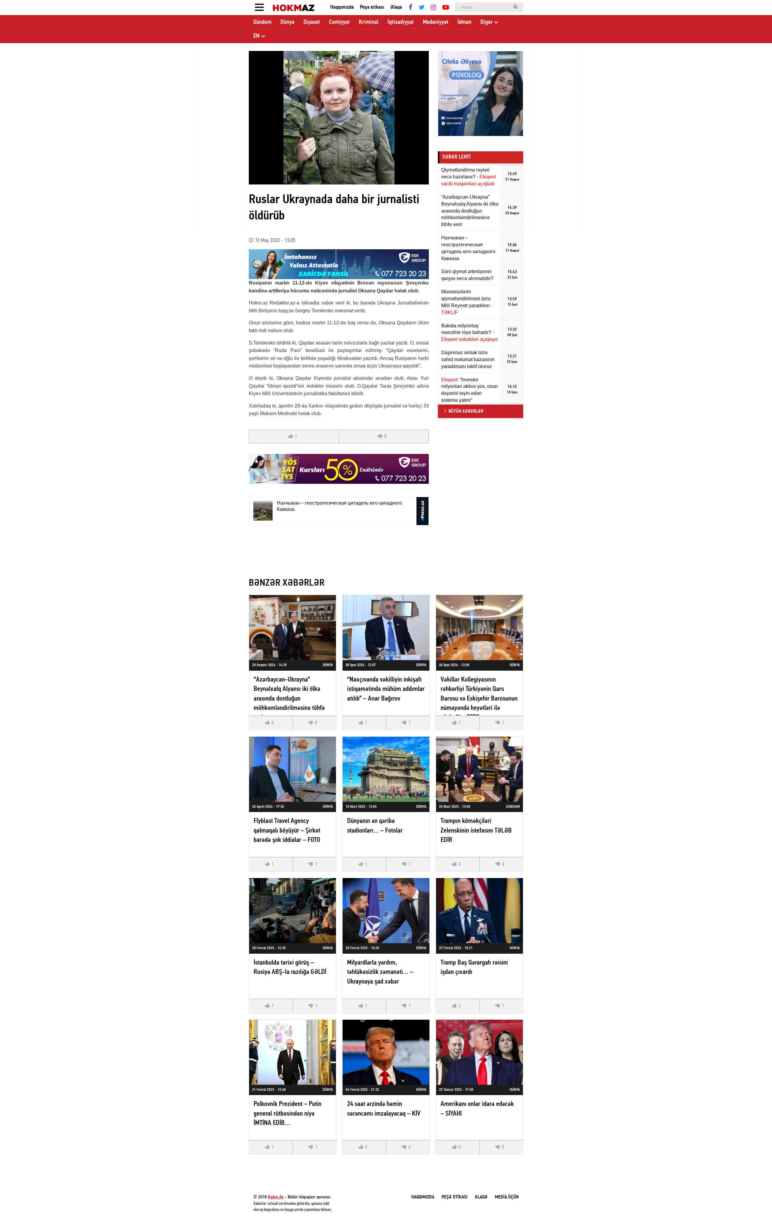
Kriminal (368, 22)
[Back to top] (755, 1208)
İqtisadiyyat (401, 22)
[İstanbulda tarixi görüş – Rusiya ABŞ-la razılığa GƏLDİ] (292, 910)
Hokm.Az (275, 1197)
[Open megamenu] (259, 7)
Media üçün (507, 1197)
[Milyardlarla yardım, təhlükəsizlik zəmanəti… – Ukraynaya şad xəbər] (386, 910)
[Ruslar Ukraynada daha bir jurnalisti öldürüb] (339, 117)
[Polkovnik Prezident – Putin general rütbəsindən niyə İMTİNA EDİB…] (292, 1052)
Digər (486, 22)
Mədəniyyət (435, 22)
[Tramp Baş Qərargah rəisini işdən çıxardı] (479, 910)
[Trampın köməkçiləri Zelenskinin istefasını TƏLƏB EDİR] (479, 769)
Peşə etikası (372, 7)
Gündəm (262, 22)
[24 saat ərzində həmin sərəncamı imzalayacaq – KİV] (386, 1052)
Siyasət (311, 22)
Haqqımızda (342, 7)
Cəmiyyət (339, 22)
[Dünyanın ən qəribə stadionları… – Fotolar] (386, 769)
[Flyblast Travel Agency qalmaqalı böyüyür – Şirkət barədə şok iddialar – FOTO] (292, 769)
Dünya (287, 22)
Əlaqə (396, 7)
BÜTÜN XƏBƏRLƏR (465, 411)
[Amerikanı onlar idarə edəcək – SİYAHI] (479, 1052)
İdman (464, 22)
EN (256, 36)
